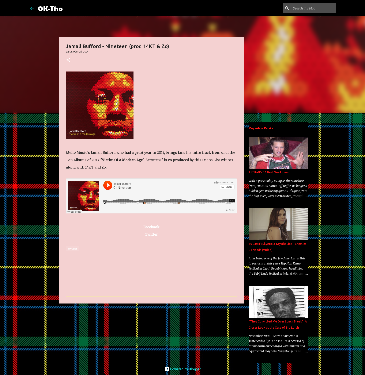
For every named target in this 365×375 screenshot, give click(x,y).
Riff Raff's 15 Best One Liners (269, 172)
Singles (72, 248)
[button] (68, 60)
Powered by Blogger (185, 369)
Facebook (151, 227)
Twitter (151, 234)
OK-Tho (50, 8)
